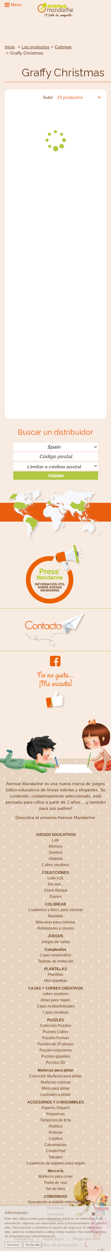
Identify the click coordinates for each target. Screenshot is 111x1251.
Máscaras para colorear (56, 922)
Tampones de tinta (55, 1120)
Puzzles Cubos (55, 1032)
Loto (55, 840)
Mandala (55, 916)
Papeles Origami (56, 1108)
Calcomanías (55, 1145)
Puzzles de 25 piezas (55, 1044)
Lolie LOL (55, 878)
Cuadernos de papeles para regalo (55, 1163)
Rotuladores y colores (55, 928)
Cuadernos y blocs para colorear (55, 910)
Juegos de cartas (55, 942)
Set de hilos (55, 1189)
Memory (55, 846)
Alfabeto (56, 859)
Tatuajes (55, 1157)
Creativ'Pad (55, 1151)
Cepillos (56, 1138)
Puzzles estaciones (55, 1050)
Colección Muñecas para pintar (55, 1076)
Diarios (56, 896)
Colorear (63, 46)
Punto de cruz (55, 1182)
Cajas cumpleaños (55, 955)
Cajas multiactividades (56, 1006)
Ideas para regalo (55, 1000)
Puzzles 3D (55, 1062)
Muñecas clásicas (56, 1082)
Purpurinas (55, 1114)
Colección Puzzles (55, 1025)
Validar (55, 475)
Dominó (55, 852)
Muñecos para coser (56, 1176)
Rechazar (32, 1244)
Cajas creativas (55, 1012)
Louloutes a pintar (55, 1094)
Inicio (10, 46)
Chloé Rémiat (55, 890)
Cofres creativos (55, 865)
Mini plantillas (55, 981)
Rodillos (56, 1126)
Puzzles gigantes (55, 1056)
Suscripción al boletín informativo (55, 1202)
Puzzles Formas (55, 1038)
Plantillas (55, 974)
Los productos (35, 46)
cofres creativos (56, 994)
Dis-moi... (56, 884)
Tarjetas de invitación (55, 961)
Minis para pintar (56, 1088)
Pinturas (56, 1132)
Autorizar (13, 1244)
